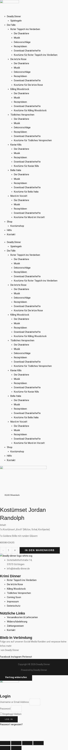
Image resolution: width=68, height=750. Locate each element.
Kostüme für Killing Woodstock (30, 110)
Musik (17, 37)
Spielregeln (16, 20)
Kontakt (11, 234)
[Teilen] (27, 743)
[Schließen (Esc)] (38, 743)
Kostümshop (17, 225)
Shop (9, 221)
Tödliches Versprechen (22, 114)
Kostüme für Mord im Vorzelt (29, 217)
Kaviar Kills (16, 144)
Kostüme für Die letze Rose (28, 84)
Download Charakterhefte (27, 50)
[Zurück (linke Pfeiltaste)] (5, 748)
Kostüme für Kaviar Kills (26, 166)
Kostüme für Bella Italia (26, 191)
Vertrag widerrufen (16, 677)
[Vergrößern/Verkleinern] (5, 743)
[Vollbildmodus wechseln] (16, 743)
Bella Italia (15, 170)
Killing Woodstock (19, 89)
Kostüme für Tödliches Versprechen (33, 140)
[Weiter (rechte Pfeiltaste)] (16, 748)
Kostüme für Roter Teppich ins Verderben (35, 54)
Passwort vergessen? (11, 724)
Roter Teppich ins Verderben (25, 29)
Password (5, 708)
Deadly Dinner (14, 16)
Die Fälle (11, 25)
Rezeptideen (20, 46)
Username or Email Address (14, 702)
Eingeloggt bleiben (12, 714)
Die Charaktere (21, 33)
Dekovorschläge (22, 42)
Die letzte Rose (18, 59)
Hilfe (9, 230)
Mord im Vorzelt (18, 196)
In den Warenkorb (40, 550)
